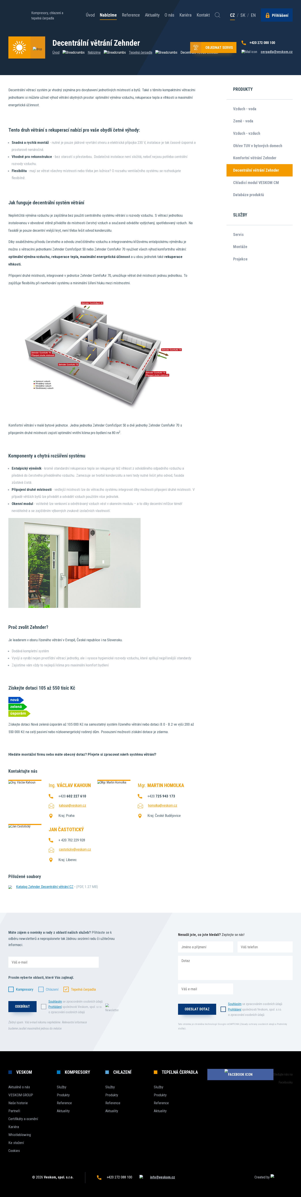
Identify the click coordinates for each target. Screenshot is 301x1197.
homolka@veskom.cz (162, 805)
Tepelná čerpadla (140, 52)
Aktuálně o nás (19, 1087)
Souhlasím (55, 1001)
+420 (72, 796)
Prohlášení (55, 1007)
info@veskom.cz (162, 1177)
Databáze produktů (248, 194)
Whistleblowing (19, 1135)
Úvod (90, 15)
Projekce (240, 259)
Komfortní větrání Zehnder (254, 158)
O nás (169, 15)
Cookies (14, 1150)
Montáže (240, 246)
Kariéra (185, 15)
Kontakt (203, 15)
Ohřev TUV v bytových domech (257, 145)
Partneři (14, 1111)
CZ (232, 15)
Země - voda (243, 121)
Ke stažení (16, 1142)
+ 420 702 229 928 (71, 840)
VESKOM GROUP (20, 1095)
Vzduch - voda (244, 108)
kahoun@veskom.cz (72, 805)
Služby (61, 1087)
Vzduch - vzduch (246, 133)
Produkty (63, 1095)
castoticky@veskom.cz (75, 849)
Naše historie (18, 1103)
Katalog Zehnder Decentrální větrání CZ (44, 886)
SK (242, 15)
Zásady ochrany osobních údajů (257, 1024)
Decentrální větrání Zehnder (256, 170)
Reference (131, 15)
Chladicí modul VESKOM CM (256, 182)
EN (253, 15)
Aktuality (152, 15)
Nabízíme (108, 15)
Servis (238, 234)
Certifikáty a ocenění (23, 1119)
